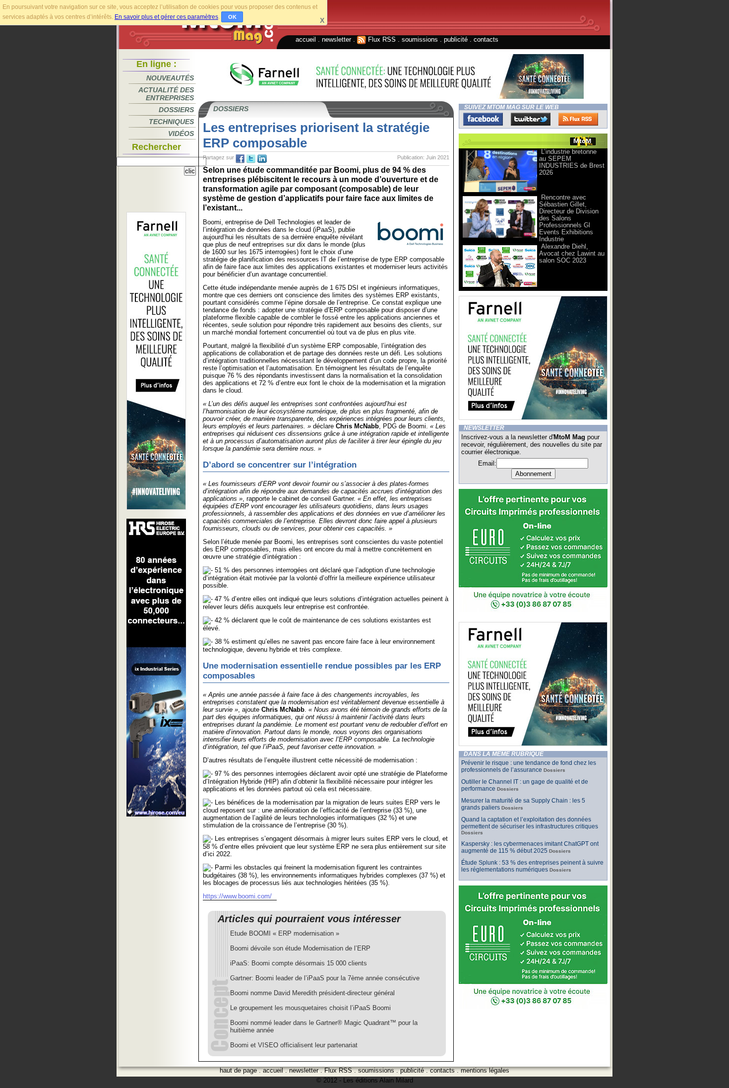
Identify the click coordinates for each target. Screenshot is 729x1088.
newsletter (336, 39)
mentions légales (485, 1070)
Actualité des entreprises (166, 94)
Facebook (483, 119)
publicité (456, 39)
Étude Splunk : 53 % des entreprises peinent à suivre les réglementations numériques (532, 866)
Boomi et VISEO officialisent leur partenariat (294, 1045)
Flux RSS (381, 39)
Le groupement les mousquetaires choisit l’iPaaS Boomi (310, 1008)
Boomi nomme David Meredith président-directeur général (312, 993)
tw (251, 159)
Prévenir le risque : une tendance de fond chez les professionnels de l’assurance (528, 766)
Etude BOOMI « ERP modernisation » (284, 933)
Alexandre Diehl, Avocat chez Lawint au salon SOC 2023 (572, 253)
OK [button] (232, 17)
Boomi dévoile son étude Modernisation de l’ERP (300, 948)
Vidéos (181, 133)
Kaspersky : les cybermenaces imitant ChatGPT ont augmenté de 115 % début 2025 (530, 847)
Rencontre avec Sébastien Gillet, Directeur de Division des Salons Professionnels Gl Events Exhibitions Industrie (569, 218)
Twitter (530, 119)
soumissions (420, 39)
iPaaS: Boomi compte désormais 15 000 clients (298, 963)
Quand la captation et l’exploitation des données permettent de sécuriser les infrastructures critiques (529, 823)
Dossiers (176, 110)
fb (240, 159)
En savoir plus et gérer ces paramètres (166, 16)
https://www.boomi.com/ (237, 896)
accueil (306, 39)
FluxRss (578, 119)
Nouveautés (170, 78)
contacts (486, 39)
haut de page (238, 1070)
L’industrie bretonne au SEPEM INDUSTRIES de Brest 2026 (572, 162)
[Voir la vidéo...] (500, 191)
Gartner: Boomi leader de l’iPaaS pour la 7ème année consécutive (325, 978)
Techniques (171, 122)
